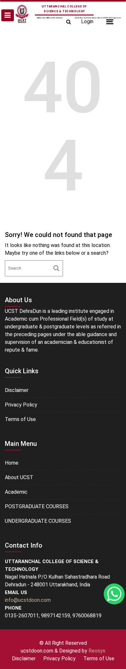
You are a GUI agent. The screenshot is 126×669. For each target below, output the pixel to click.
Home (11, 463)
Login (87, 21)
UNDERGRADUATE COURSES (38, 521)
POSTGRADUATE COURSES (36, 506)
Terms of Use (20, 419)
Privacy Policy (21, 405)
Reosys (97, 651)
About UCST (19, 477)
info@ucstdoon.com (28, 600)
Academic (16, 492)
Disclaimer (16, 390)
